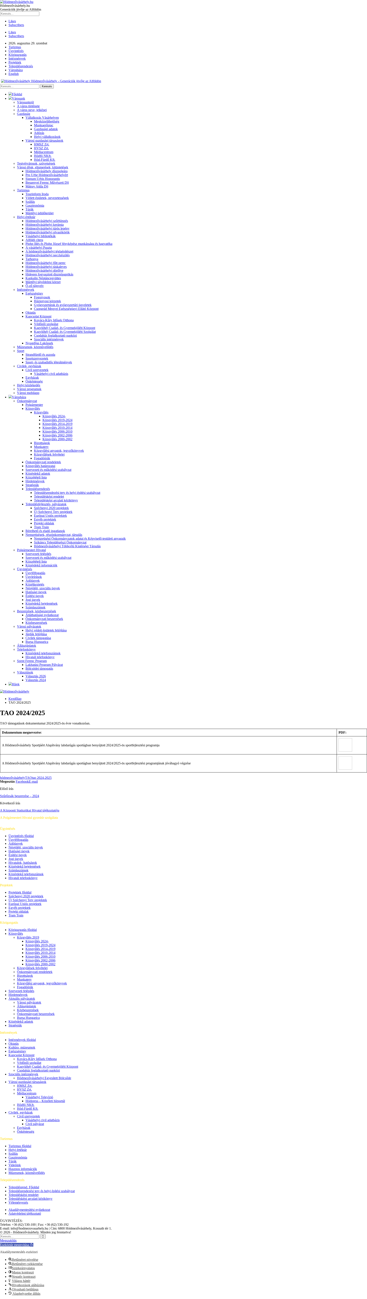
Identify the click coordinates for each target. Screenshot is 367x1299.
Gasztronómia (34, 205)
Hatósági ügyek (36, 592)
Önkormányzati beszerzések (44, 619)
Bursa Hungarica (36, 642)
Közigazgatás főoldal (22, 930)
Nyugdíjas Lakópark (39, 343)
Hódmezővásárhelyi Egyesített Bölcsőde (44, 1078)
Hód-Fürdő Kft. (44, 159)
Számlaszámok (35, 607)
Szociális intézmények (49, 339)
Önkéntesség (34, 381)
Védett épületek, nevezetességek (47, 198)
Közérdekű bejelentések (41, 603)
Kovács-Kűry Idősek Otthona (54, 320)
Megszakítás (8, 1240)
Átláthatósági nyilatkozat (42, 615)
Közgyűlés (32, 408)
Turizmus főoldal (19, 1146)
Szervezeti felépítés (38, 554)
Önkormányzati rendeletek (43, 462)
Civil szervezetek (36, 370)
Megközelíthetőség (46, 121)
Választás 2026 (35, 676)
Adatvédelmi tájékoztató (24, 1213)
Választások (25, 672)
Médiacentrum (43, 152)
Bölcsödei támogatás (39, 668)
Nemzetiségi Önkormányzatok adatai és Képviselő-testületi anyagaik (80, 538)
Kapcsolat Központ (38, 316)
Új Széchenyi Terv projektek (53, 512)
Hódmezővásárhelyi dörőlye (44, 270)
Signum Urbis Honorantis (42, 179)
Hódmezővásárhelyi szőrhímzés (46, 221)
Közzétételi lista (36, 477)
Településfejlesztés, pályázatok (45, 504)
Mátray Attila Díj (36, 186)
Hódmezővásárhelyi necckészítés (47, 255)
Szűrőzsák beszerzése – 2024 (19, 796)
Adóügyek (32, 580)
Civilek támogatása (38, 638)
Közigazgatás (17, 54)
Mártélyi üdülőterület (39, 213)
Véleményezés (18, 1202)
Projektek (14, 62)
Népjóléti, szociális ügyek (42, 588)
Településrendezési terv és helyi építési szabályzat (67, 492)
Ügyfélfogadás (35, 573)
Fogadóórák (42, 458)
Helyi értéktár (26, 217)
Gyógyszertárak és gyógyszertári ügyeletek (63, 305)
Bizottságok (42, 443)
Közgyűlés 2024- (54, 416)
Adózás (39, 133)
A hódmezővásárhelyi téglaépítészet (49, 251)
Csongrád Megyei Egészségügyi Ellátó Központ (66, 309)
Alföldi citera (34, 240)
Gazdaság (23, 114)
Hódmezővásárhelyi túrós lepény (47, 228)
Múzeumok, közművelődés (35, 347)
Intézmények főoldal (22, 1040)
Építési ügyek (34, 596)
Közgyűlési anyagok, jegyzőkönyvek (59, 450)
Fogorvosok (42, 297)
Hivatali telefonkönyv (40, 657)
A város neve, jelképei (32, 110)
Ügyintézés (16, 51)
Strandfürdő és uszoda (40, 354)
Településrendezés (20, 66)
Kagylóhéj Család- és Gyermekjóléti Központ (64, 328)
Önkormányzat (27, 401)
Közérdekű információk (41, 565)
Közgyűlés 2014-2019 (57, 424)
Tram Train (41, 527)
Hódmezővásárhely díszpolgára (46, 171)
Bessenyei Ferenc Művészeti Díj (47, 182)
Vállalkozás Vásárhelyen (42, 117)
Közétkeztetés (34, 584)
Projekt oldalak (44, 523)
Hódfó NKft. (42, 156)
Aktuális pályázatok (21, 998)
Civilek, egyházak (29, 366)
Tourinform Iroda (37, 194)
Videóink (14, 1165)
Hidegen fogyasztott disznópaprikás (49, 274)
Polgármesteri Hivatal (31, 550)
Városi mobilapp (28, 393)
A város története (28, 106)
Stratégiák (32, 485)
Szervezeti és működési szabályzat (48, 470)
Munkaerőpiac (43, 125)
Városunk (18, 98)
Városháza (15, 70)
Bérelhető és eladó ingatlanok (45, 531)
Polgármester (34, 405)
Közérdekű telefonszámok (43, 653)
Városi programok (29, 389)
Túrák (29, 209)
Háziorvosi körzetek (47, 301)
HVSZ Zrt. (41, 148)
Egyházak (32, 377)
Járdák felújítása (36, 634)
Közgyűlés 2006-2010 (57, 431)
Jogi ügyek (32, 599)
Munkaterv (41, 447)
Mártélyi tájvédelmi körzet (43, 282)
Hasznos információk (22, 1169)
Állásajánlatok (26, 645)
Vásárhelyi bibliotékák (40, 236)
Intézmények (17, 58)
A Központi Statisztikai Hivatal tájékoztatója (29, 810)
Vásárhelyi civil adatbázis (51, 374)
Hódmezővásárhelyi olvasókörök (47, 232)
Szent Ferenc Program (32, 661)
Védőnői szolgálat (46, 324)
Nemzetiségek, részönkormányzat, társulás (53, 535)
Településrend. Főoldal (23, 1187)
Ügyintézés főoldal (21, 836)
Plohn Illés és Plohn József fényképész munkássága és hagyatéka (68, 244)
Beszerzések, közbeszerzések (36, 611)
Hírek (16, 684)
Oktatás (30, 312)
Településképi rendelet (49, 496)
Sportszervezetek (36, 358)
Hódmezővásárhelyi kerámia (44, 224)
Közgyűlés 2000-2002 (57, 439)
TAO (28, 777)
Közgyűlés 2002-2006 (57, 435)
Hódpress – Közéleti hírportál (45, 1101)
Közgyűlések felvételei (49, 454)
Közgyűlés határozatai (40, 466)
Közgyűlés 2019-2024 (57, 420)
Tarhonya (31, 259)
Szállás (30, 201)
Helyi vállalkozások (47, 136)
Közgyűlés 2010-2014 (57, 427)
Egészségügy (34, 293)
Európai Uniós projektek (50, 515)
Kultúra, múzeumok (21, 1047)
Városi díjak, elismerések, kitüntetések (42, 167)
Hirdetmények (35, 481)
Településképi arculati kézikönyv (56, 500)
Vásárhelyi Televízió (39, 1097)
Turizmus (14, 47)
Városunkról (25, 102)
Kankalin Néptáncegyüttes (43, 278)
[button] (16, 1245)
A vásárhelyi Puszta (38, 247)
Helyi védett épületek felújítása (46, 630)
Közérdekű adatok (37, 473)
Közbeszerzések (36, 622)
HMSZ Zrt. (41, 144)
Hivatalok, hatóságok (22, 862)
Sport (20, 351)
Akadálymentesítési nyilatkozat (29, 1209)
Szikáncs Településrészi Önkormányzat (60, 542)
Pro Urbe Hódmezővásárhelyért (46, 175)
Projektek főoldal (19, 892)
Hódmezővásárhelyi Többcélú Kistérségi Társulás (67, 546)
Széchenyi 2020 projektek (51, 508)
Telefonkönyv (26, 649)
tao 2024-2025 (42, 777)
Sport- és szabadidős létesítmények (48, 362)
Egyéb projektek (45, 519)
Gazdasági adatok (46, 129)
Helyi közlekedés (28, 385)
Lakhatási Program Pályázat (44, 664)
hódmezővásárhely (12, 777)
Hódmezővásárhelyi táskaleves (46, 266)
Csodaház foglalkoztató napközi (55, 335)
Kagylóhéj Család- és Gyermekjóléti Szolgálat (65, 331)
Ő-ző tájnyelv (34, 286)
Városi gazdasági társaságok (44, 140)
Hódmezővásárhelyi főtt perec (45, 263)
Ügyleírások (33, 577)
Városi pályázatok (29, 626)
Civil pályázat (34, 1124)
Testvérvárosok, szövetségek (36, 163)
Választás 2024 (35, 680)
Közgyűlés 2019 (28, 937)
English (13, 74)
